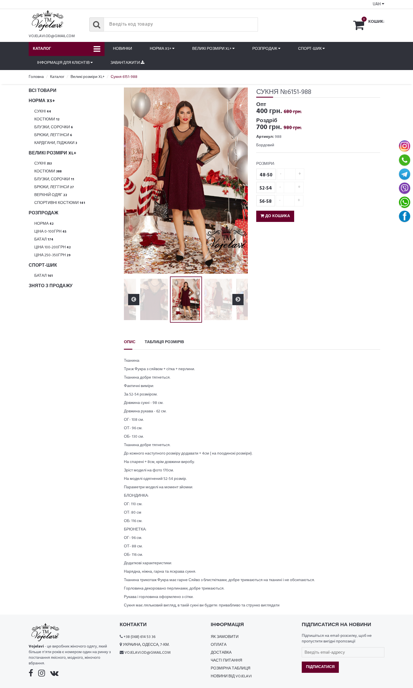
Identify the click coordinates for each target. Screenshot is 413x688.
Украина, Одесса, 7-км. (146, 645)
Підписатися (320, 667)
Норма (44, 224)
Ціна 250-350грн (52, 255)
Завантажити (125, 63)
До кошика (277, 216)
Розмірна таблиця (230, 668)
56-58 (266, 201)
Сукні (42, 111)
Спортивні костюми (59, 203)
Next (238, 180)
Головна (36, 77)
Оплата (218, 645)
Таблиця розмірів (164, 342)
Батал (43, 239)
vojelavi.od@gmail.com (52, 36)
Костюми (47, 119)
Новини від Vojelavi (231, 676)
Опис (129, 342)
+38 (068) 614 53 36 (139, 637)
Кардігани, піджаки (55, 143)
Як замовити (225, 637)
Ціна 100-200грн (52, 247)
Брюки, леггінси (53, 135)
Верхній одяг (50, 195)
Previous (133, 180)
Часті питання (226, 660)
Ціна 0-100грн (50, 231)
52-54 (266, 188)
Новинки (122, 49)
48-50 (266, 175)
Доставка (221, 652)
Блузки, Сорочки (53, 127)
